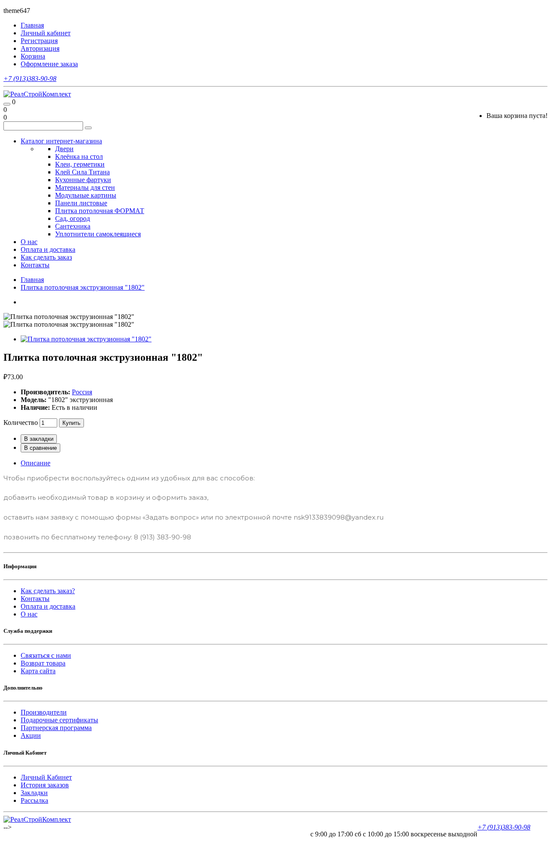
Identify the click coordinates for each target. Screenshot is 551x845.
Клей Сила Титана (82, 172)
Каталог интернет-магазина (61, 141)
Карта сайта (38, 671)
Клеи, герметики (80, 164)
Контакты (35, 265)
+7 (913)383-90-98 (29, 78)
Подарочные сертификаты (59, 720)
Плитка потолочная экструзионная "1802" (83, 287)
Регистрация (39, 40)
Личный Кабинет (46, 777)
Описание (35, 463)
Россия (82, 392)
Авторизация (40, 48)
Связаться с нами (46, 655)
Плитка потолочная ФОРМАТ (99, 210)
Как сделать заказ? (48, 590)
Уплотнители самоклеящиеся (98, 234)
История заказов (45, 785)
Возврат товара (43, 663)
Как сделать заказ (46, 257)
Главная (32, 279)
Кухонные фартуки (83, 179)
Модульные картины (85, 195)
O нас (29, 614)
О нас (29, 241)
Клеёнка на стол (79, 156)
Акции (31, 735)
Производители (44, 712)
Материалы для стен (85, 187)
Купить (71, 423)
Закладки (34, 792)
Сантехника (72, 226)
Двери (64, 148)
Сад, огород (72, 218)
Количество (20, 422)
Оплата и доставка (48, 249)
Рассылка (34, 800)
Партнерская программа (56, 727)
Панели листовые (81, 203)
